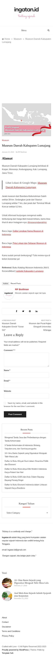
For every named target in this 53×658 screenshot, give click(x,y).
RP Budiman (22, 152)
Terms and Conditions (11, 631)
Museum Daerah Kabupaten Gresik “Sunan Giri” (13, 326)
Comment (9, 350)
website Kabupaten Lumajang (29, 271)
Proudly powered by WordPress (15, 650)
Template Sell (7, 653)
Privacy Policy (8, 636)
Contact (5, 622)
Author (5, 283)
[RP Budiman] (8, 294)
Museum (5, 140)
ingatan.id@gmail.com (16, 550)
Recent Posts (16, 283)
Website (7, 391)
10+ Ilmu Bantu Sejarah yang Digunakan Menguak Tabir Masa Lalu (31, 581)
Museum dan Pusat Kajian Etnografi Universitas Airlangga (40, 326)
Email (7, 381)
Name (7, 370)
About (4, 617)
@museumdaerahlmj (37, 222)
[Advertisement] (26, 71)
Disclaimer (6, 627)
